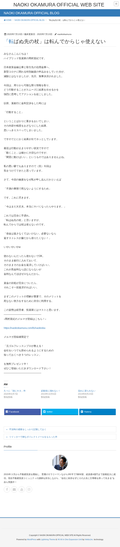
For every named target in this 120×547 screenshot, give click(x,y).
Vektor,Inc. (89, 539)
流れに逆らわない (86, 391)
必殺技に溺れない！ (51, 391)
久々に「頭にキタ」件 (15, 391)
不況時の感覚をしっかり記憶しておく (27, 429)
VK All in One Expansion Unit (69, 539)
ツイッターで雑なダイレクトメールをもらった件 (33, 437)
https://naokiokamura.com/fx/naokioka (24, 328)
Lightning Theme (48, 539)
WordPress (31, 539)
